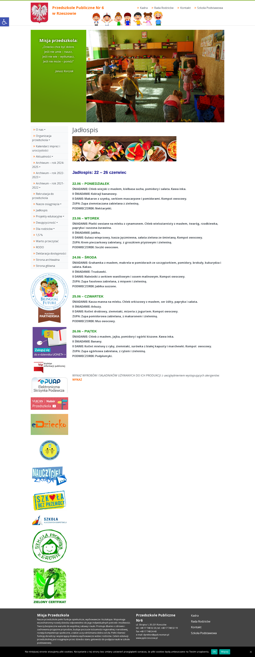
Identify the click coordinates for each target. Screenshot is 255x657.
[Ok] (250, 652)
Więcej (224, 651)
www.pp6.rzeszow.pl (147, 637)
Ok (214, 651)
